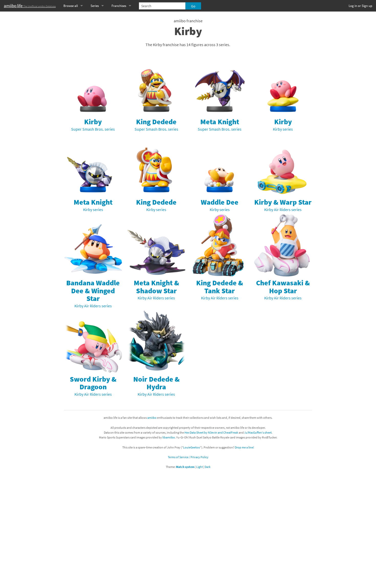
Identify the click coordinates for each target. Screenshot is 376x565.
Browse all (70, 6)
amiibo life (30, 5)
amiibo (152, 418)
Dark (208, 467)
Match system (185, 467)
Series (95, 6)
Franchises (119, 6)
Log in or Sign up (360, 6)
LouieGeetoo (191, 447)
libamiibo (168, 437)
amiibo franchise (188, 20)
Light (199, 467)
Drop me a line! (244, 447)
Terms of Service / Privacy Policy (188, 457)
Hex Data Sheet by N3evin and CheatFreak (211, 432)
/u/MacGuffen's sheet (258, 432)
